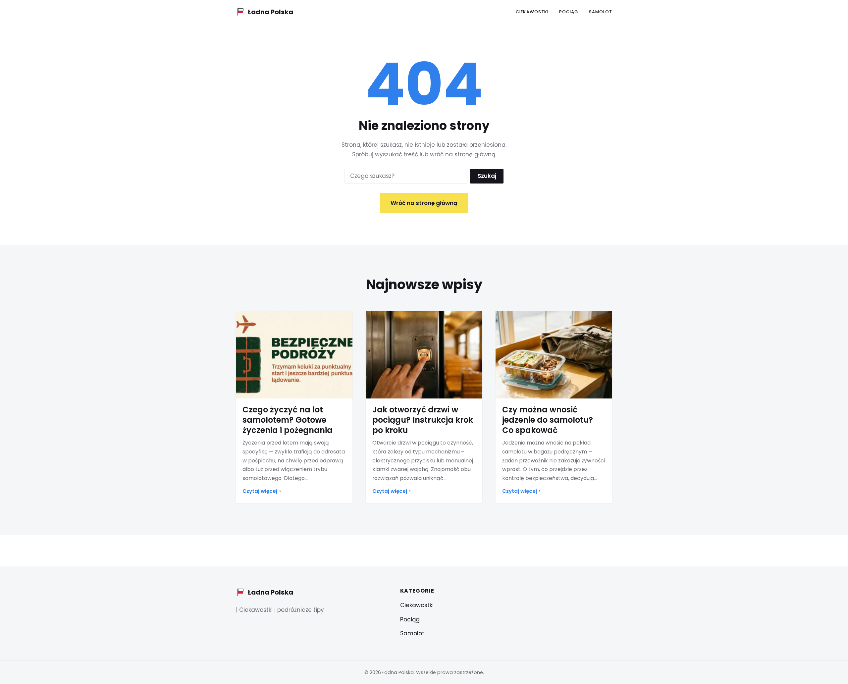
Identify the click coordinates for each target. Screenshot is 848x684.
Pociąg (568, 12)
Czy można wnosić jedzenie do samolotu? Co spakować (547, 420)
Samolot (600, 12)
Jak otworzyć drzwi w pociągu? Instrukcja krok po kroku (422, 420)
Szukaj (487, 176)
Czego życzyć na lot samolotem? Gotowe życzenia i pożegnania (287, 420)
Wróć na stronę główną (424, 203)
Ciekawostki (532, 12)
